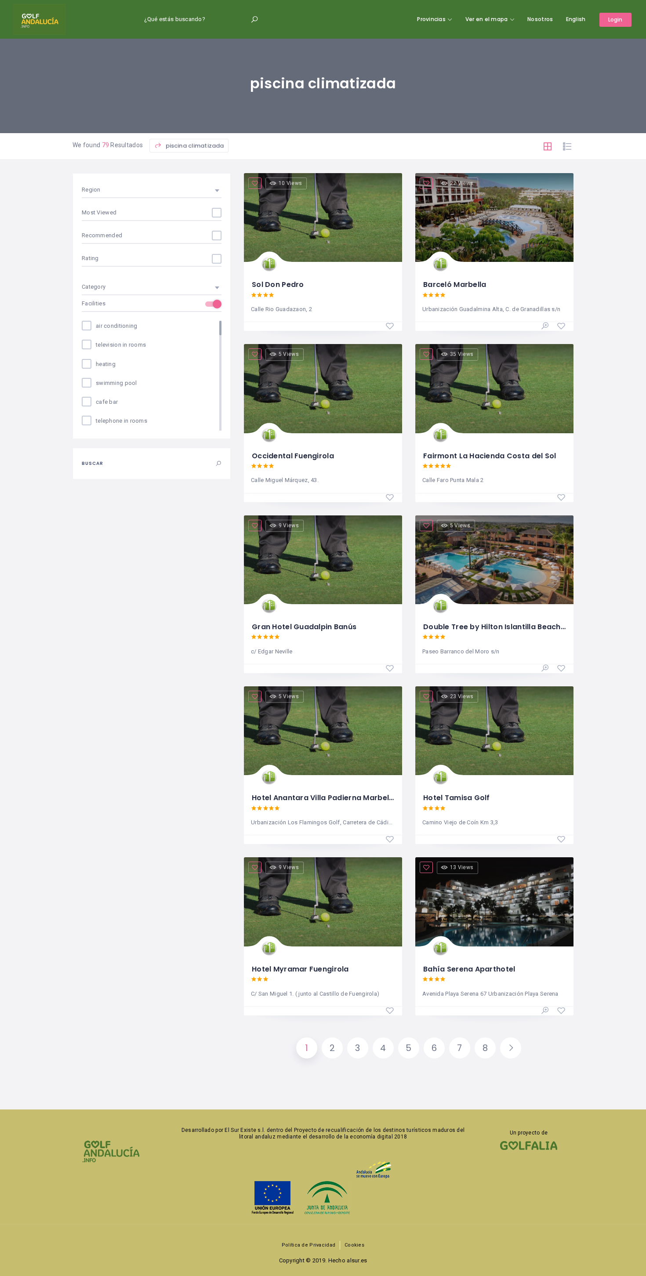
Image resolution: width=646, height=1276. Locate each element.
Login (615, 19)
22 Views (461, 183)
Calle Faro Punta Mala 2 (452, 480)
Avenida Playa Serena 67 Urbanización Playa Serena (490, 993)
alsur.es (357, 1260)
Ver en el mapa (486, 19)
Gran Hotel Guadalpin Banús (304, 627)
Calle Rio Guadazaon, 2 (281, 309)
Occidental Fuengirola (293, 456)
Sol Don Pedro (278, 284)
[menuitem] (576, 19)
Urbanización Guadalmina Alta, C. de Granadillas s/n (491, 309)
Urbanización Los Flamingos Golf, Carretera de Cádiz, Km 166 (322, 822)
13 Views (461, 867)
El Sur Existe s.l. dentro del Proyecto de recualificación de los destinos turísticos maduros (340, 1130)
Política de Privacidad (308, 1245)
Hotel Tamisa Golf (456, 798)
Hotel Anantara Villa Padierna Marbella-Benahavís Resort (358, 798)
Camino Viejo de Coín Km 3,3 (460, 822)
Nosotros (540, 19)
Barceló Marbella (454, 284)
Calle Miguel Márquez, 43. (285, 480)
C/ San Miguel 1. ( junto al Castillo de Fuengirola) (315, 993)
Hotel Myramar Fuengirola (300, 969)
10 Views (290, 183)
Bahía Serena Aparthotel (469, 969)
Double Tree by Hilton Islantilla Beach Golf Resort (514, 627)
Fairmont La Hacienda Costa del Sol (489, 456)
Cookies (354, 1245)
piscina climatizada (194, 145)
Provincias (431, 19)
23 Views (461, 696)
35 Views (461, 354)
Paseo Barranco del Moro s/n (461, 651)
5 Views (289, 354)
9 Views (289, 525)
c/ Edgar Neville (271, 651)
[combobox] (151, 189)
